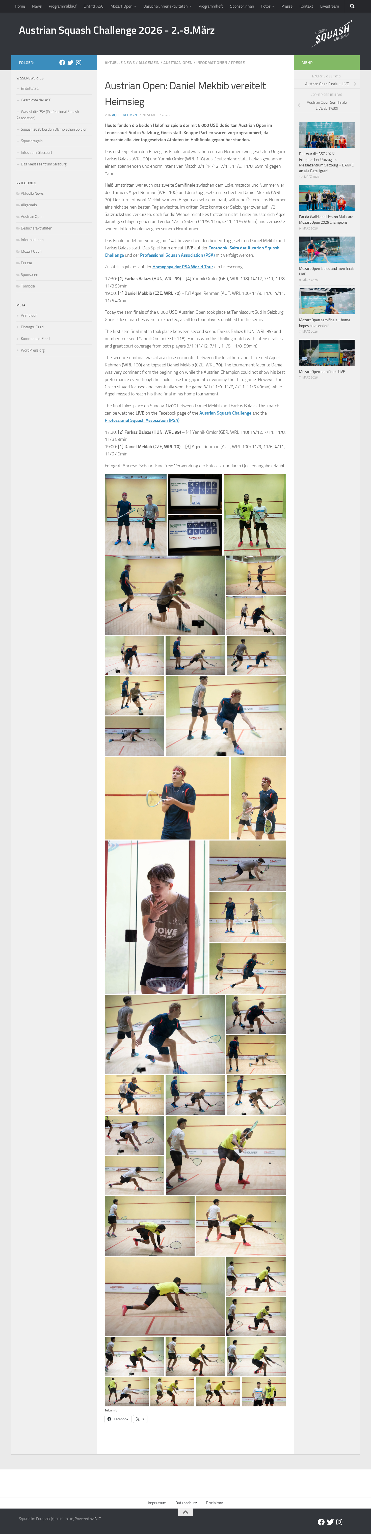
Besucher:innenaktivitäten (165, 6)
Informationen (211, 62)
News (37, 6)
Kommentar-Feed (35, 338)
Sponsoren (29, 274)
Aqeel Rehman (124, 115)
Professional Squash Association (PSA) (177, 255)
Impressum (157, 1502)
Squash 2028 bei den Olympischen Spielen (54, 129)
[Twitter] (70, 63)
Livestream (329, 6)
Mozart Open (121, 6)
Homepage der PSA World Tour (182, 267)
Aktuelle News (120, 62)
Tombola (28, 286)
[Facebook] (62, 63)
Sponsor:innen (242, 6)
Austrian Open (178, 62)
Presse (287, 6)
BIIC (97, 1519)
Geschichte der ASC (36, 100)
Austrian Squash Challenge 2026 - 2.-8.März (117, 30)
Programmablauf (62, 6)
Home (20, 6)
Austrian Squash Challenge (225, 413)
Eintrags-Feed (32, 327)
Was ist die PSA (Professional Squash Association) (47, 114)
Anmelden (29, 315)
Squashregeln (32, 141)
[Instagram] (78, 63)
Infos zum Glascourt (36, 152)
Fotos (266, 6)
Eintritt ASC (93, 6)
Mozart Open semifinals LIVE (322, 371)
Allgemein (149, 62)
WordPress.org (33, 350)
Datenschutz (186, 1502)
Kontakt (306, 6)
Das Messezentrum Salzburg (44, 164)
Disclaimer (214, 1502)
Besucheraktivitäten (36, 228)
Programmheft (211, 6)
